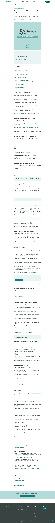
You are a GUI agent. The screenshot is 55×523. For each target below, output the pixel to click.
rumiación (37, 294)
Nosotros (33, 1)
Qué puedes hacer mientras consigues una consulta (24, 83)
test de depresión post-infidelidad (25, 421)
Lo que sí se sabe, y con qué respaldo (21, 74)
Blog (27, 1)
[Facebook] (48, 512)
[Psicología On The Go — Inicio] (8, 1)
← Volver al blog (16, 500)
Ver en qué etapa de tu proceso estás (27, 496)
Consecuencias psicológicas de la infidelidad (23, 444)
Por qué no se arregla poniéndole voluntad (22, 80)
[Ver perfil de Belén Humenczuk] (14, 19)
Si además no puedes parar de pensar (21, 78)
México (35, 513)
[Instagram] (42, 512)
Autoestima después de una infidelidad (22, 445)
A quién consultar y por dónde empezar (21, 77)
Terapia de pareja (20, 509)
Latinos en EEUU (36, 508)
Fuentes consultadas (18, 88)
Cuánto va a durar (18, 85)
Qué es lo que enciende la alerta (20, 73)
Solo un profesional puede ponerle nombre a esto (23, 76)
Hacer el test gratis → (19, 279)
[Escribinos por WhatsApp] (53, 521)
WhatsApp (44, 508)
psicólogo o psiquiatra (35, 272)
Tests (29, 1)
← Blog (15, 4)
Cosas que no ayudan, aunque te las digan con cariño (24, 81)
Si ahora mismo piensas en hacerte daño (22, 68)
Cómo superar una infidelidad (20, 447)
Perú (34, 514)
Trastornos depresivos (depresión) (34, 468)
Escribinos (47, 1)
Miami (35, 510)
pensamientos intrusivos (18, 296)
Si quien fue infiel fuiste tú (19, 84)
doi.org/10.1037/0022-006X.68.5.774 (25, 457)
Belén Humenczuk (18, 19)
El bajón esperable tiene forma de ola (21, 71)
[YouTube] (46, 512)
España (35, 516)
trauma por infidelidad (24, 158)
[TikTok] (44, 512)
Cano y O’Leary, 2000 (21, 238)
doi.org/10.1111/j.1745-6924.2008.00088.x (22, 466)
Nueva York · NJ (36, 511)
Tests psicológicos (28, 511)
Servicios (23, 1)
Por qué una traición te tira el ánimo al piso (22, 70)
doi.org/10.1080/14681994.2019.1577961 (27, 462)
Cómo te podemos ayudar (19, 87)
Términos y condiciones (31, 521)
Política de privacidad (24, 521)
